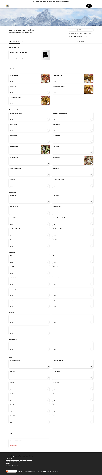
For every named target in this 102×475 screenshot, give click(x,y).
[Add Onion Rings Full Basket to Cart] (48, 174)
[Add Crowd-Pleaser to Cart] (92, 141)
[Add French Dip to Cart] (48, 273)
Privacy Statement (31, 471)
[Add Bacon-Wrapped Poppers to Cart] (48, 119)
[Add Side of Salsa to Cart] (48, 422)
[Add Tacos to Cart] (48, 333)
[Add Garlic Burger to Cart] (48, 92)
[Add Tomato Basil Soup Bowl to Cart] (92, 224)
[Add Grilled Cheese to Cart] (92, 273)
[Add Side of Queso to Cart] (92, 411)
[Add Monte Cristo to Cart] (92, 284)
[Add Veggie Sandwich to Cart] (92, 306)
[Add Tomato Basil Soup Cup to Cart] (48, 235)
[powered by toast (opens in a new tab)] (11, 471)
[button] (14, 41)
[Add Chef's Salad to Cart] (92, 201)
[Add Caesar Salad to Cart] (48, 201)
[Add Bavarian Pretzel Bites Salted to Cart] (92, 119)
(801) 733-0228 (9, 458)
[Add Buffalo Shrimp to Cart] (92, 349)
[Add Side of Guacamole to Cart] (48, 411)
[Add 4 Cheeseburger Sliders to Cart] (48, 103)
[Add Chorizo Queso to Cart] (48, 141)
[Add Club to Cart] (92, 262)
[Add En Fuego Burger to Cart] (48, 81)
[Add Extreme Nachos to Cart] (48, 152)
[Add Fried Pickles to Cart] (92, 152)
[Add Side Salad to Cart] (92, 246)
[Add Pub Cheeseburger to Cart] (92, 81)
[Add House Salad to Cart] (48, 224)
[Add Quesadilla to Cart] (48, 186)
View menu (8, 465)
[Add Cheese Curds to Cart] (48, 130)
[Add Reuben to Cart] (92, 295)
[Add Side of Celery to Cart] (92, 389)
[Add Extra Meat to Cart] (48, 377)
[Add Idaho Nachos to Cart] (92, 163)
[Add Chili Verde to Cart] (92, 322)
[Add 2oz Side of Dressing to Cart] (48, 366)
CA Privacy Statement (43, 471)
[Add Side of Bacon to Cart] (92, 377)
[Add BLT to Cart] (48, 262)
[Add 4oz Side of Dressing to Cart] (92, 366)
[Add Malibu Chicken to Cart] (48, 284)
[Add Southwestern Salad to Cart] (92, 235)
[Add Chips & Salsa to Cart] (92, 130)
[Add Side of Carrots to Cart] (48, 389)
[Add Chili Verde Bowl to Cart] (48, 213)
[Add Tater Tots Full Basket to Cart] (92, 186)
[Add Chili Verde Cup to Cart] (92, 213)
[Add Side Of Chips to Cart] (48, 400)
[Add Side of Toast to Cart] (92, 422)
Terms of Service (21, 471)
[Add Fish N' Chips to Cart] (48, 322)
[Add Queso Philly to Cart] (48, 295)
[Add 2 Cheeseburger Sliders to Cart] (92, 92)
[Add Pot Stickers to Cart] (92, 174)
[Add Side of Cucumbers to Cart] (92, 400)
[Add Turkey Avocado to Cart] (48, 306)
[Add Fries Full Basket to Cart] (48, 163)
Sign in (94, 6)
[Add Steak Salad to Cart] (48, 246)
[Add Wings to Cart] (48, 349)
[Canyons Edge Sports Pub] (7, 6)
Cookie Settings (54, 471)
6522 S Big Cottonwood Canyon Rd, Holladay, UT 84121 (19, 460)
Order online (15, 465)
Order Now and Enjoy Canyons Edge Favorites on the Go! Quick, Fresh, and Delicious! (51, 1)
